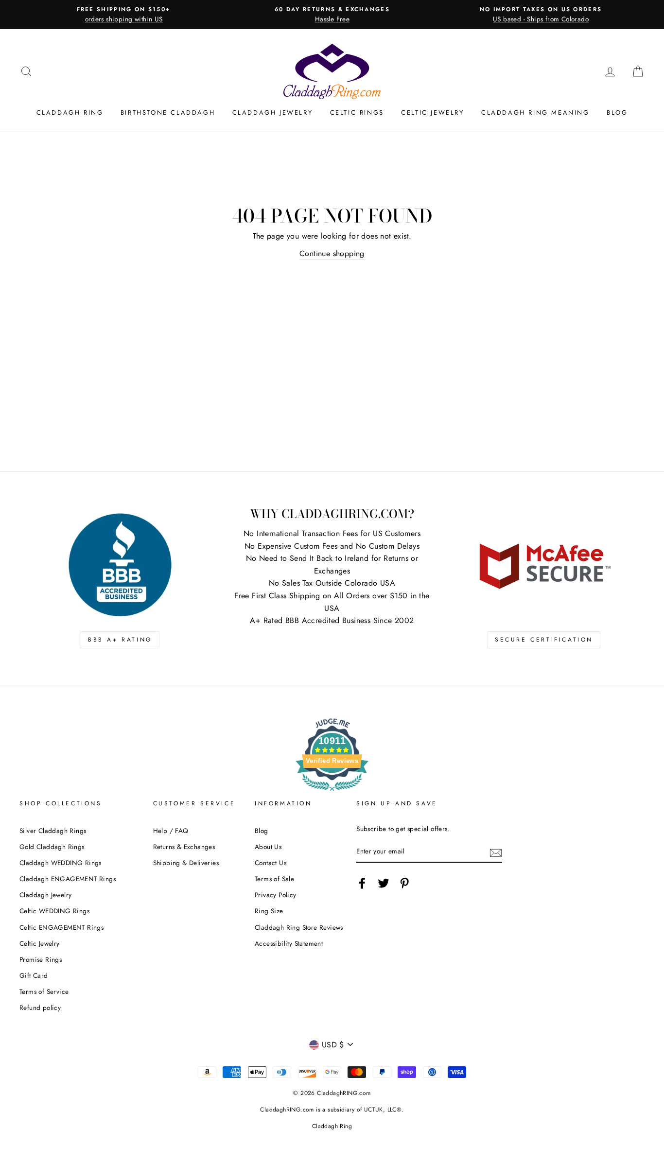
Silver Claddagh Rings (52, 830)
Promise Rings (40, 959)
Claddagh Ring (70, 112)
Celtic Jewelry (432, 112)
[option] (123, 14)
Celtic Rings (357, 112)
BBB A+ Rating (120, 639)
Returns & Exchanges (184, 846)
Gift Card (33, 975)
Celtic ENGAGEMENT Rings (61, 927)
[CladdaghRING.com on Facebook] (362, 883)
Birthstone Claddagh (168, 112)
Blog (617, 112)
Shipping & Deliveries (186, 863)
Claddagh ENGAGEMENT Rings (67, 879)
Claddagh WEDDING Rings (60, 863)
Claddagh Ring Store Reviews (299, 927)
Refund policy (40, 1007)
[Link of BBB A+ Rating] (120, 565)
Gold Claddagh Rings (52, 846)
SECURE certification (544, 639)
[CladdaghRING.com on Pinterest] (404, 883)
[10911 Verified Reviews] (332, 792)
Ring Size (269, 911)
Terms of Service (44, 991)
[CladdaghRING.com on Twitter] (383, 883)
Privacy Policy (276, 895)
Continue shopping (332, 253)
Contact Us (270, 863)
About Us (268, 846)
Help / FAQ (171, 830)
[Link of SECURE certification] (544, 565)
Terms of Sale (274, 879)
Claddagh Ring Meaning (535, 112)
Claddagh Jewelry (272, 112)
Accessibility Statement (289, 943)
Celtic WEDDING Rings (54, 911)
